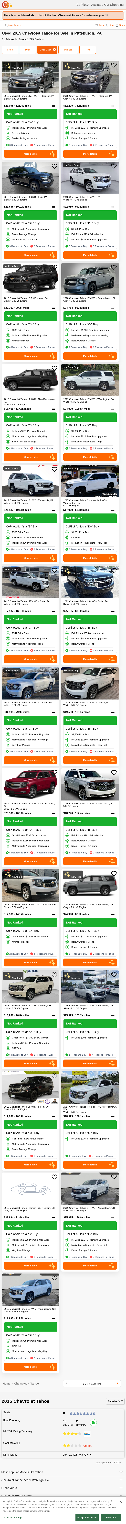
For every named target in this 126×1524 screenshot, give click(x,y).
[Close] (120, 1501)
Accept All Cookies (87, 1517)
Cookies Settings (13, 1517)
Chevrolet (20, 1383)
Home (6, 1383)
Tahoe (34, 1383)
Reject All (111, 1517)
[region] (63, 1510)
